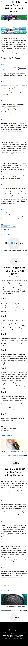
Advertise (10, 635)
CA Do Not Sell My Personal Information (13, 638)
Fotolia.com (18, 35)
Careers (22, 635)
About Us (5, 635)
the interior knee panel (11, 302)
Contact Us (17, 635)
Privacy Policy (17, 636)
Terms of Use (9, 636)
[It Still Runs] (14, 2)
